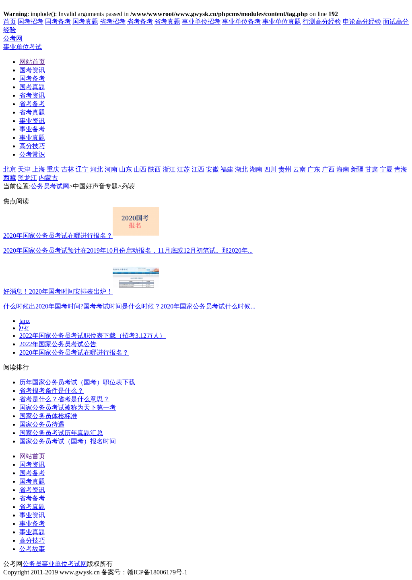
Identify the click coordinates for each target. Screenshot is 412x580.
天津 (24, 169)
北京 (9, 169)
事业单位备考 (241, 21)
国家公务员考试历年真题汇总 (61, 432)
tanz (24, 320)
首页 (9, 21)
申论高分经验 (362, 21)
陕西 (154, 169)
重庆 (53, 169)
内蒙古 (48, 177)
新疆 (357, 169)
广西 (328, 169)
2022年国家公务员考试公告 (58, 344)
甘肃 (371, 169)
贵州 (284, 169)
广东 (313, 169)
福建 (226, 169)
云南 (299, 169)
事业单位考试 (22, 46)
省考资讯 (32, 489)
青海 (400, 169)
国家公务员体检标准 (48, 416)
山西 (140, 169)
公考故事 (32, 548)
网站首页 (32, 456)
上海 (38, 169)
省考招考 (113, 21)
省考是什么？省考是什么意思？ (64, 399)
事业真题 (32, 532)
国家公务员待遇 (41, 424)
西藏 (9, 177)
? (24, 328)
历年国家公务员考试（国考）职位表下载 (77, 382)
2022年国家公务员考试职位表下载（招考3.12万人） (92, 335)
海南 (342, 169)
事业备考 (32, 523)
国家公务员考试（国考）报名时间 (67, 441)
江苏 (183, 169)
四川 (270, 169)
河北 (96, 169)
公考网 (13, 38)
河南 (111, 169)
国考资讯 (32, 464)
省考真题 (167, 21)
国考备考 (58, 21)
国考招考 (30, 21)
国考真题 (85, 21)
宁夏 (386, 169)
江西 (198, 169)
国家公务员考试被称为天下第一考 (67, 407)
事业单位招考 (201, 21)
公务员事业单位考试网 (55, 563)
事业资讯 (32, 515)
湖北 (241, 169)
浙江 (169, 169)
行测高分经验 (322, 21)
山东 (125, 169)
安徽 (212, 169)
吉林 (67, 169)
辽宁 (82, 169)
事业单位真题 (281, 21)
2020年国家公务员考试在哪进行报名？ (74, 352)
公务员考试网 (50, 186)
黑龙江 (27, 177)
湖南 (255, 169)
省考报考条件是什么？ (51, 390)
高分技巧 (32, 540)
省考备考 (140, 21)
